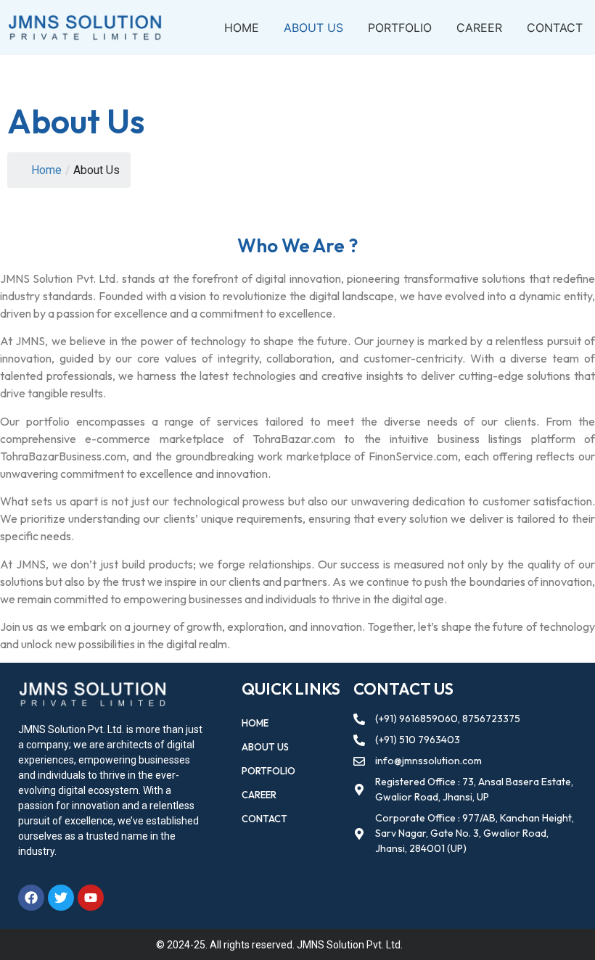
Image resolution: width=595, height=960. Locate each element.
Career (479, 27)
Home (241, 27)
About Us (313, 27)
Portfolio (400, 27)
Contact (555, 27)
